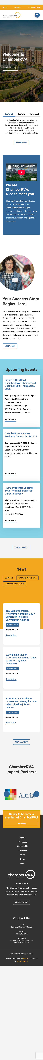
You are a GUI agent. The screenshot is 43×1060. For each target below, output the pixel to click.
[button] (28, 15)
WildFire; (25, 958)
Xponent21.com (22, 961)
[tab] (9, 114)
